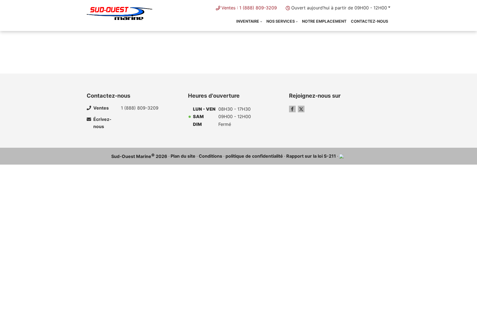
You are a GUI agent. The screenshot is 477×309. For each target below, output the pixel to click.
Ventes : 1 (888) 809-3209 (249, 8)
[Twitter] (301, 109)
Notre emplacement (324, 21)
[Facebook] (292, 109)
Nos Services (280, 21)
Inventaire (247, 21)
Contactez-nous (369, 21)
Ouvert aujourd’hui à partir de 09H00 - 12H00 (339, 8)
